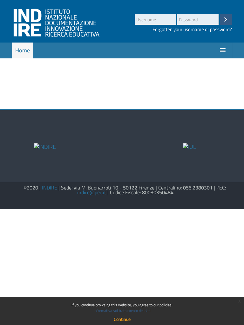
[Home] (56, 22)
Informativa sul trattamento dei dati (122, 311)
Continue (122, 319)
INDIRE (49, 187)
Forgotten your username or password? (192, 29)
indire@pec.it (91, 192)
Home (22, 50)
